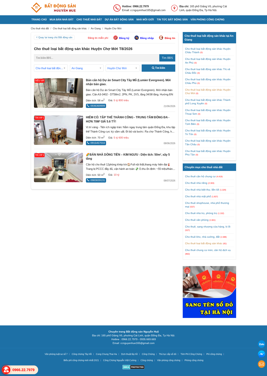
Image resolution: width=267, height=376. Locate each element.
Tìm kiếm (160, 68)
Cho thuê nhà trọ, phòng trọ (201, 213)
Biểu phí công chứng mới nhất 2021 (81, 360)
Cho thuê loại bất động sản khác (203, 243)
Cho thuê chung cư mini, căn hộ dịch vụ (208, 250)
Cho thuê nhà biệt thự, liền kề (202, 189)
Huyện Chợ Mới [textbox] (117, 68)
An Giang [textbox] (77, 68)
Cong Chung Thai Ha (106, 354)
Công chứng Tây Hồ (82, 354)
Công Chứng (148, 354)
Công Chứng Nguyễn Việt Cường (119, 360)
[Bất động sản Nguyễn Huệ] (53, 7)
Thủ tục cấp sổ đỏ (167, 354)
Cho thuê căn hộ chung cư (200, 176)
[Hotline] (6, 369)
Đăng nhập (147, 38)
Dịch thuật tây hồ (129, 354)
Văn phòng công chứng (207, 19)
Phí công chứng (214, 354)
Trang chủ (39, 19)
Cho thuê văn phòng (197, 219)
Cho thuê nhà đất (89, 19)
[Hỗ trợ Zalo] (261, 345)
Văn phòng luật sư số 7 (56, 354)
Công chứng (147, 360)
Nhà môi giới (145, 19)
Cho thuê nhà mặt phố (198, 196)
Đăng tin (170, 38)
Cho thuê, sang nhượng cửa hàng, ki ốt (207, 226)
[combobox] (51, 68)
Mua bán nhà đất (62, 19)
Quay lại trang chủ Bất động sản (55, 37)
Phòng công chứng (194, 360)
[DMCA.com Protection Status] (134, 367)
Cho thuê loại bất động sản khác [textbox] (52, 68)
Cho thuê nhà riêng (196, 182)
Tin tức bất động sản (172, 19)
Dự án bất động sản (119, 19)
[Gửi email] (261, 365)
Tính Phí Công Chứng (191, 354)
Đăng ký (124, 38)
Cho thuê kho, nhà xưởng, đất (202, 236)
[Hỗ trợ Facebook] (261, 355)
